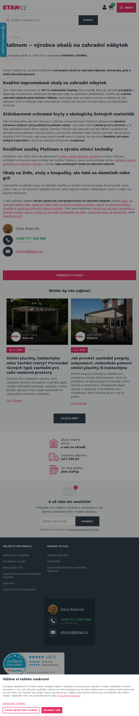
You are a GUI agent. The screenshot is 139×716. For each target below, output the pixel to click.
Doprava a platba (14, 561)
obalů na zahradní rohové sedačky (40, 208)
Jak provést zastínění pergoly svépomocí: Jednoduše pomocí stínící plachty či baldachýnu (101, 363)
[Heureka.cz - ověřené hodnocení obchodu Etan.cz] (33, 664)
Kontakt (8, 583)
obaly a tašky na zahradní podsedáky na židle (55, 212)
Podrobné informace (69, 695)
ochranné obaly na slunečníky (107, 212)
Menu (129, 7)
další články (69, 418)
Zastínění (35, 349)
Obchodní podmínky (16, 555)
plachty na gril (12, 216)
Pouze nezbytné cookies (21, 710)
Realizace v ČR (13, 567)
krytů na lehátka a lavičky (77, 204)
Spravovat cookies (14, 703)
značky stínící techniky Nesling (78, 156)
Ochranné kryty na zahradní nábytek (66, 569)
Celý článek (14, 400)
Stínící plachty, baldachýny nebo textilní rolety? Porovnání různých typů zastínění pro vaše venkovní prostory (37, 365)
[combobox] (41, 20)
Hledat (88, 20)
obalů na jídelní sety (45, 204)
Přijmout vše (51, 710)
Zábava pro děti (57, 555)
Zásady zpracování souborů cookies (22, 576)
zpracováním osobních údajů (83, 529)
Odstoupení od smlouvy (19, 589)
